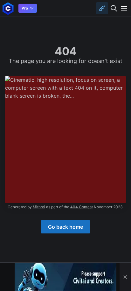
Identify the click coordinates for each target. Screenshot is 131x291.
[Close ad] (125, 277)
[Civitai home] (8, 8)
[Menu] (124, 8)
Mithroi (39, 206)
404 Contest (81, 206)
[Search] (113, 8)
